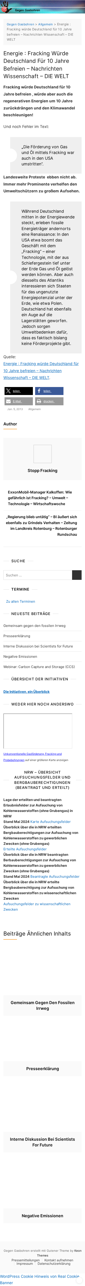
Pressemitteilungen (26, 1260)
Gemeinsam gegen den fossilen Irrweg (34, 625)
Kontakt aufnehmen (58, 1260)
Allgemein (34, 409)
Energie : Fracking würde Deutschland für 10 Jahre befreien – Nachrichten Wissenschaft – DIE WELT (41, 370)
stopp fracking (42, 470)
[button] (19, 391)
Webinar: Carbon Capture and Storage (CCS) (39, 667)
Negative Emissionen (20, 656)
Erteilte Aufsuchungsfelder (25, 849)
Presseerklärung (16, 636)
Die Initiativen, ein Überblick (26, 691)
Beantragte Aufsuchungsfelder (55, 876)
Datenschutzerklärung (54, 1263)
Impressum (25, 1263)
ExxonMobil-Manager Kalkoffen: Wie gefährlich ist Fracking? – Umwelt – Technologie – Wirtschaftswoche (40, 498)
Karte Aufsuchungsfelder (50, 821)
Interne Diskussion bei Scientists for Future (38, 646)
